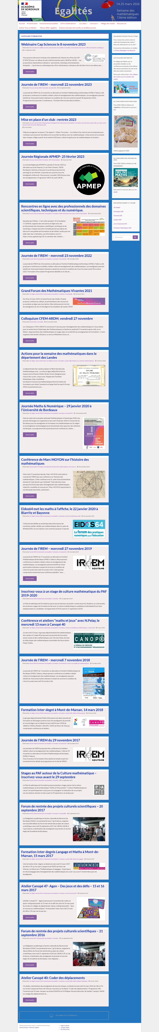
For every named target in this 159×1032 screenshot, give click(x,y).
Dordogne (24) (55, 123)
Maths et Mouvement (79, 713)
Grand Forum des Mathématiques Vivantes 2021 (56, 291)
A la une (31, 47)
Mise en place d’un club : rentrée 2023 (48, 119)
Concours (94, 23)
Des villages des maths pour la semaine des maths (126, 76)
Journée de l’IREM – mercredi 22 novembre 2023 (56, 84)
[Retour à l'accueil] (79, 10)
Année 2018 (39, 713)
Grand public (69, 294)
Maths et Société (64, 213)
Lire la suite (30, 71)
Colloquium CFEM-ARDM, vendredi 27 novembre (57, 318)
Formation (67, 47)
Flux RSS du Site (65, 1029)
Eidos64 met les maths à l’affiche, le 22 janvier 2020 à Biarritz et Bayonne (59, 511)
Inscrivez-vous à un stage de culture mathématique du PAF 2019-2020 (64, 593)
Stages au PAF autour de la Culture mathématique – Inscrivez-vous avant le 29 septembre (58, 775)
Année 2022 (33, 213)
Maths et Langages (78, 859)
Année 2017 (39, 859)
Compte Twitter (65, 1027)
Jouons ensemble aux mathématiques (76, 628)
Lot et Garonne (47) (71, 893)
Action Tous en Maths (28, 28)
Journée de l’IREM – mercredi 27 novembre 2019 (56, 548)
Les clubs (83, 23)
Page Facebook (65, 1025)
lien (115, 110)
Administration (23, 1027)
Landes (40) (92, 123)
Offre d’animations (68, 23)
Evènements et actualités (56, 47)
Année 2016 (39, 628)
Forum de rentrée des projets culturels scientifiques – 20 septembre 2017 (62, 808)
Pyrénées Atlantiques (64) (38, 125)
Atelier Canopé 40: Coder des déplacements (53, 978)
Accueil (22, 23)
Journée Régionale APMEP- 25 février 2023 (52, 156)
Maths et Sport (77, 981)
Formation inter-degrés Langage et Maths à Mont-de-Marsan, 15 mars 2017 (60, 854)
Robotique (101, 47)
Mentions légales (34, 1027)
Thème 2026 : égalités (48, 28)
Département (46, 123)
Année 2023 (38, 123)
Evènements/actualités (49, 23)
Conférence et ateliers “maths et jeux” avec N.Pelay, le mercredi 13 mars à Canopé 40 (60, 622)
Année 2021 (39, 294)
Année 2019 (33, 663)
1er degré (32, 294)
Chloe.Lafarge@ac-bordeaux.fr (125, 50)
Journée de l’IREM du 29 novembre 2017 (50, 740)
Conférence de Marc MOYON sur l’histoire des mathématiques (55, 461)
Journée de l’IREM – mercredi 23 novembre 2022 (56, 255)
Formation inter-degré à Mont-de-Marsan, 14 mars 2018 (62, 710)
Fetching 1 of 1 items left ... (67, 1015)
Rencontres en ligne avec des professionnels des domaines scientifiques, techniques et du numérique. (63, 208)
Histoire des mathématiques (60, 467)
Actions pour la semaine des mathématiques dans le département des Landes (59, 355)
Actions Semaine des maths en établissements (77, 28)
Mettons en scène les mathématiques (83, 361)
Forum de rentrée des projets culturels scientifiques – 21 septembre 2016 (62, 933)
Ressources (121, 23)
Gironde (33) (75, 47)
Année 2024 (38, 88)
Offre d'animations (91, 47)
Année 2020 (39, 361)
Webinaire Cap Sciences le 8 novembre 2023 (53, 44)
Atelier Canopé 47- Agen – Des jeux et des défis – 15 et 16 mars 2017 (62, 888)
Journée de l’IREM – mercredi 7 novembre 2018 (55, 660)
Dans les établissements (42, 47)
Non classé (82, 47)
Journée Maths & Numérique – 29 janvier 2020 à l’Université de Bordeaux (56, 408)
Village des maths (108, 23)
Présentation (32, 23)
